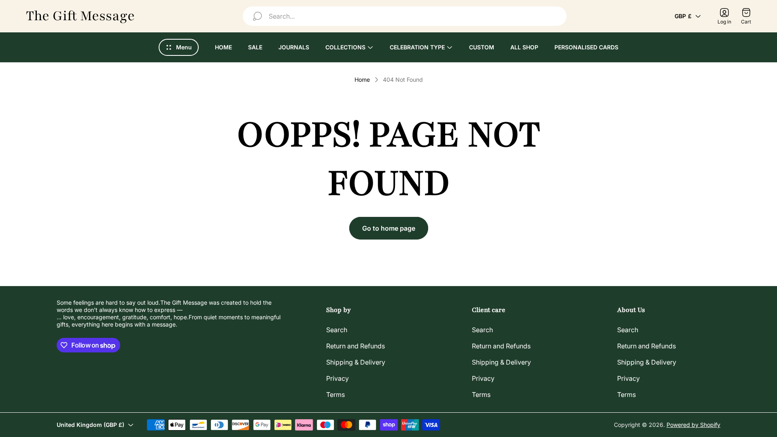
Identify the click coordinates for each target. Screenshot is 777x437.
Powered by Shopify (693, 424)
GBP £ (683, 16)
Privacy (337, 378)
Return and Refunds (355, 346)
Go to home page (388, 228)
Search (336, 330)
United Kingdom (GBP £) (90, 424)
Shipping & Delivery (355, 362)
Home (362, 79)
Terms (335, 394)
